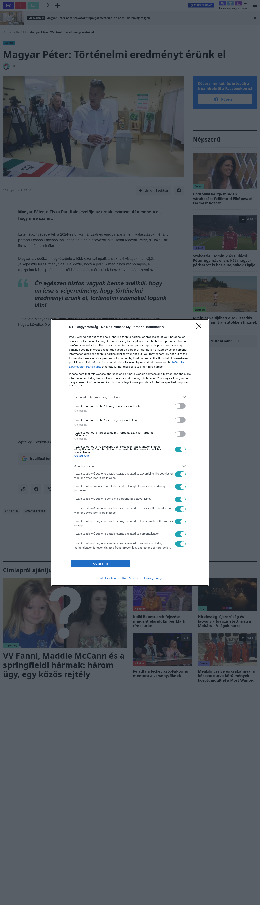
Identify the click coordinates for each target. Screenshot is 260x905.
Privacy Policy (153, 578)
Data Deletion (107, 578)
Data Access (130, 578)
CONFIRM (100, 563)
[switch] (180, 406)
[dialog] (130, 452)
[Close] (200, 327)
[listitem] (130, 397)
